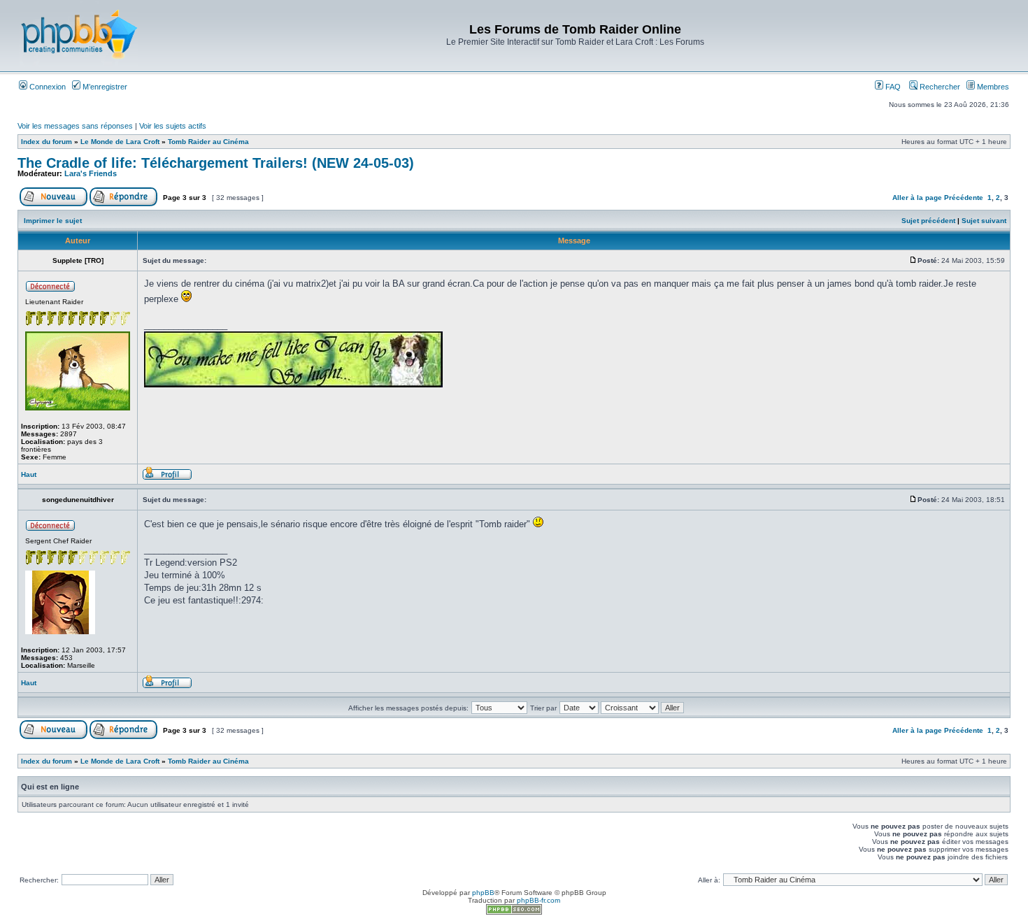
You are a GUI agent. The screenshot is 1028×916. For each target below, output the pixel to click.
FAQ (892, 87)
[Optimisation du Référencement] (514, 912)
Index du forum (46, 141)
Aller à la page (917, 197)
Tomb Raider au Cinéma (208, 141)
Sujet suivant (984, 220)
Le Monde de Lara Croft (119, 141)
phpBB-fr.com (538, 900)
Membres (992, 87)
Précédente (963, 197)
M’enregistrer (103, 87)
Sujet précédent (928, 220)
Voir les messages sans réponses (75, 126)
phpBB (483, 892)
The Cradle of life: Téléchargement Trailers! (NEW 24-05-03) (215, 163)
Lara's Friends (90, 173)
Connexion (46, 87)
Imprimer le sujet (53, 220)
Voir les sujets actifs (172, 126)
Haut (28, 474)
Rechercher (939, 87)
